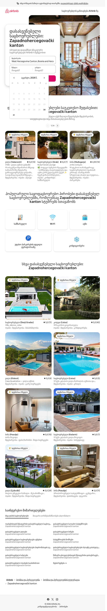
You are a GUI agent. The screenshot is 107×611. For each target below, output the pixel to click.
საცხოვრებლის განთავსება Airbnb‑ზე (80, 11)
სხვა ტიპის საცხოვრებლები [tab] (17, 516)
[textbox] (21, 70)
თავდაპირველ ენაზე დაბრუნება (74, 3)
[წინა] (48, 126)
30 (44, 110)
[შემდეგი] (57, 126)
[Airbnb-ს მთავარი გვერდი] (12, 11)
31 (14, 115)
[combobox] (33, 61)
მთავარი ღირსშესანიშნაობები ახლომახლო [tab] (51, 516)
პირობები (63, 606)
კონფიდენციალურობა (47, 606)
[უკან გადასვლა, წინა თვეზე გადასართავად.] (14, 78)
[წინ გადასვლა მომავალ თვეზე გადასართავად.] (44, 78)
